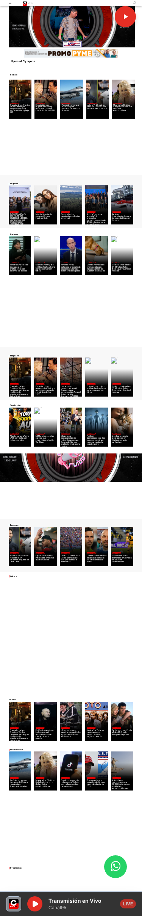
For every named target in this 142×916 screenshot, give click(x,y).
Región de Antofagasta (117, 211)
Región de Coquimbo (66, 211)
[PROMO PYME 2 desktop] (71, 53)
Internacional (66, 103)
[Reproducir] (125, 16)
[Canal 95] (10, 3)
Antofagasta (91, 211)
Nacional (14, 262)
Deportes (91, 103)
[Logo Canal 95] (24, 3)
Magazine (14, 103)
